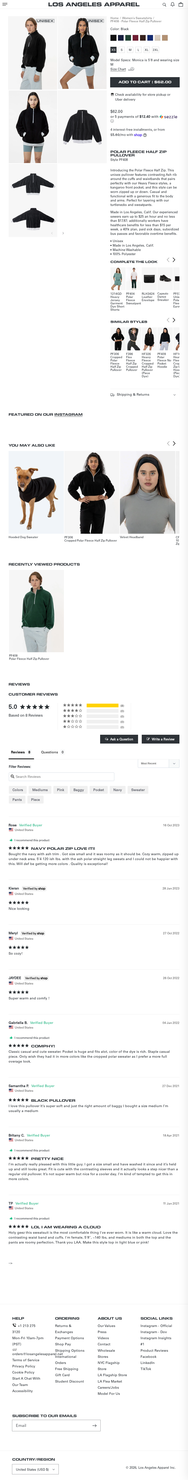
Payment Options (69, 1338)
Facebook (148, 1356)
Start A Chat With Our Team (26, 1381)
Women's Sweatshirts (137, 18)
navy (117, 790)
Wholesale (106, 1350)
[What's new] (172, 4)
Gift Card (62, 1375)
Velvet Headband (131, 537)
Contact (104, 1344)
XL (147, 50)
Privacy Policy (23, 1366)
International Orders (65, 1359)
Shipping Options (69, 1350)
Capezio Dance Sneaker (163, 296)
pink (60, 790)
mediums (40, 790)
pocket (98, 790)
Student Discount (69, 1381)
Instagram (68, 414)
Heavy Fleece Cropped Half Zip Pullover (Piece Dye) (147, 366)
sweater (138, 790)
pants (17, 799)
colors (17, 790)
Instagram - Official (156, 1326)
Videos (103, 1338)
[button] (5, 4)
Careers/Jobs (108, 1387)
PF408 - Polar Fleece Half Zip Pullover (136, 21)
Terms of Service (25, 1360)
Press (102, 1332)
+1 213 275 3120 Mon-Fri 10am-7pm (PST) (28, 1335)
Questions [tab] (49, 752)
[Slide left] (52, 233)
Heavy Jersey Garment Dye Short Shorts (117, 303)
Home (114, 18)
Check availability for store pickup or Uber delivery (142, 96)
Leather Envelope (148, 298)
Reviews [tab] (18, 752)
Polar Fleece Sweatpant (133, 300)
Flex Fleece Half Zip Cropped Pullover (132, 363)
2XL (156, 50)
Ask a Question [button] (121, 739)
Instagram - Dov (154, 1332)
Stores (103, 1356)
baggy (78, 790)
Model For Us (109, 1393)
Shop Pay (63, 1344)
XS (114, 50)
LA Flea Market (110, 1381)
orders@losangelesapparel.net (37, 1354)
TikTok (146, 1369)
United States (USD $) (32, 1469)
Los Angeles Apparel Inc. (157, 1467)
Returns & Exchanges (64, 1329)
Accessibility (22, 1391)
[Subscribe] (95, 1425)
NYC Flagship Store (109, 1366)
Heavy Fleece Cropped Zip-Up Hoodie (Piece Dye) (179, 366)
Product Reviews (154, 1350)
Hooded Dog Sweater (23, 537)
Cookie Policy (23, 1372)
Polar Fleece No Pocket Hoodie (164, 361)
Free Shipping (66, 1369)
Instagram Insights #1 (156, 1341)
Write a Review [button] (163, 739)
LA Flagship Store (112, 1375)
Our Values (106, 1326)
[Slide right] (63, 233)
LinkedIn (148, 1363)
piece (35, 799)
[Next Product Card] (174, 260)
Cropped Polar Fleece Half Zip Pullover (116, 363)
